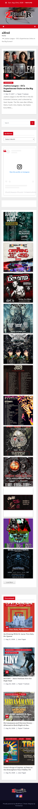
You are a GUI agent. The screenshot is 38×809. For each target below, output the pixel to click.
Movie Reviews (8, 82)
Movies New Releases (12, 652)
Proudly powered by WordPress (13, 803)
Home (4, 36)
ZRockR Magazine (11, 192)
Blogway (30, 803)
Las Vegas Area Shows (12, 694)
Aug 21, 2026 (10, 639)
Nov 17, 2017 (10, 94)
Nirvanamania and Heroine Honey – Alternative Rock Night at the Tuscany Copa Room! (18, 725)
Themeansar (19, 805)
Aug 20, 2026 (11, 684)
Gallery (21, 605)
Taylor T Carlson (23, 94)
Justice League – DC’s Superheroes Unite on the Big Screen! (18, 88)
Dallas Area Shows (11, 605)
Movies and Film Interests (23, 650)
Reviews (28, 605)
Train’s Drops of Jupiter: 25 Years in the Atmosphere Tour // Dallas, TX (18, 768)
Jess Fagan (21, 639)
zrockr (21, 192)
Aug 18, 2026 (11, 728)
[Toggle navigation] (35, 26)
